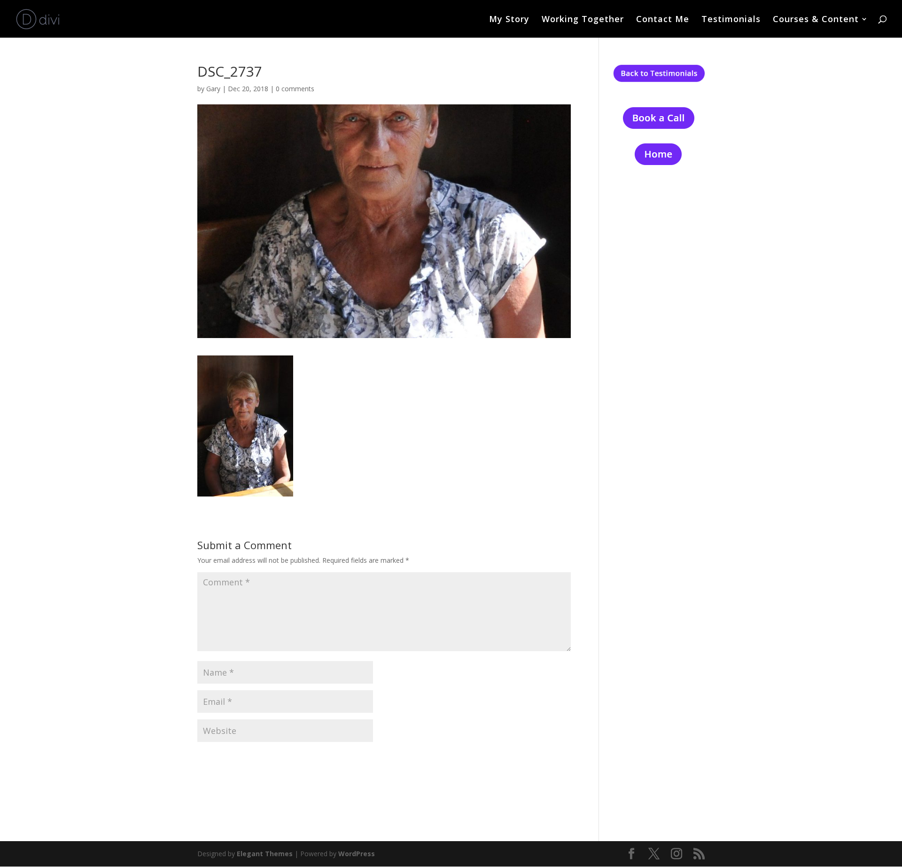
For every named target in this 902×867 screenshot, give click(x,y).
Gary (213, 88)
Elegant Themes (265, 853)
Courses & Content (816, 20)
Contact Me (662, 20)
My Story (509, 20)
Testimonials (731, 20)
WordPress (356, 853)
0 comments (295, 88)
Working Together (583, 20)
